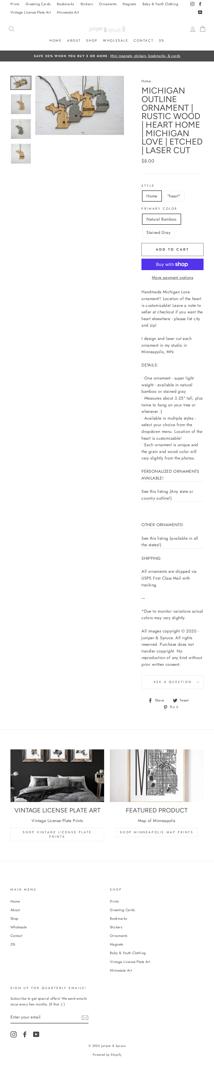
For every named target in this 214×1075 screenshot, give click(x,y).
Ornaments (107, 4)
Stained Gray (158, 232)
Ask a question (172, 682)
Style (147, 185)
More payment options (172, 278)
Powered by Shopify (107, 1054)
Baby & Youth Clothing (160, 4)
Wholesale (115, 40)
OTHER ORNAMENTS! (162, 525)
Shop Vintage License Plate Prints (57, 834)
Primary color (159, 208)
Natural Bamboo (161, 219)
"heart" (173, 196)
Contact (143, 40)
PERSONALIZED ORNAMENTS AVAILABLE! (170, 474)
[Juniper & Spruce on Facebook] (25, 1034)
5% (162, 40)
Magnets (129, 4)
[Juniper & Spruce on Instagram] (13, 1034)
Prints (14, 4)
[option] (107, 56)
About (74, 40)
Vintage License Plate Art (30, 12)
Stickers (86, 4)
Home (55, 40)
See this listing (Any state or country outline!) (167, 494)
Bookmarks (65, 4)
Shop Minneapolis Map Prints (156, 832)
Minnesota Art (68, 12)
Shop (91, 40)
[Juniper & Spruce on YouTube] (36, 1034)
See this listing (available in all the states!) (169, 541)
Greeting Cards (38, 4)
